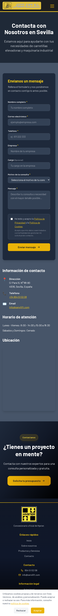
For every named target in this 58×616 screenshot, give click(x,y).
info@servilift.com (19, 307)
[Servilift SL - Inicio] (22, 6)
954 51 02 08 (31, 570)
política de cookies (20, 603)
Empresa (13, 145)
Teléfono (13, 131)
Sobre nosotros (29, 545)
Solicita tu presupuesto (27, 480)
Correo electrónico (18, 116)
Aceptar (38, 610)
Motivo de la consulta (19, 174)
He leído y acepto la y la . (30, 222)
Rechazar (21, 610)
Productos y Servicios (29, 550)
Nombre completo (17, 102)
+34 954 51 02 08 (18, 296)
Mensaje (12, 188)
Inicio (29, 540)
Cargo (15, 160)
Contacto (29, 556)
